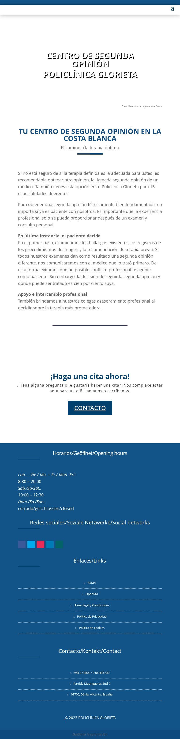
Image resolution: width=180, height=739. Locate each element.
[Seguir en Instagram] (40, 544)
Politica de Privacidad (92, 616)
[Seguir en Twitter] (31, 544)
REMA (92, 582)
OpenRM (92, 594)
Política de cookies (92, 628)
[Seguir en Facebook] (22, 544)
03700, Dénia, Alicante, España (91, 694)
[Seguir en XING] (59, 544)
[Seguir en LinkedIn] (50, 544)
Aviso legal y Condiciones (92, 605)
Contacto (90, 408)
